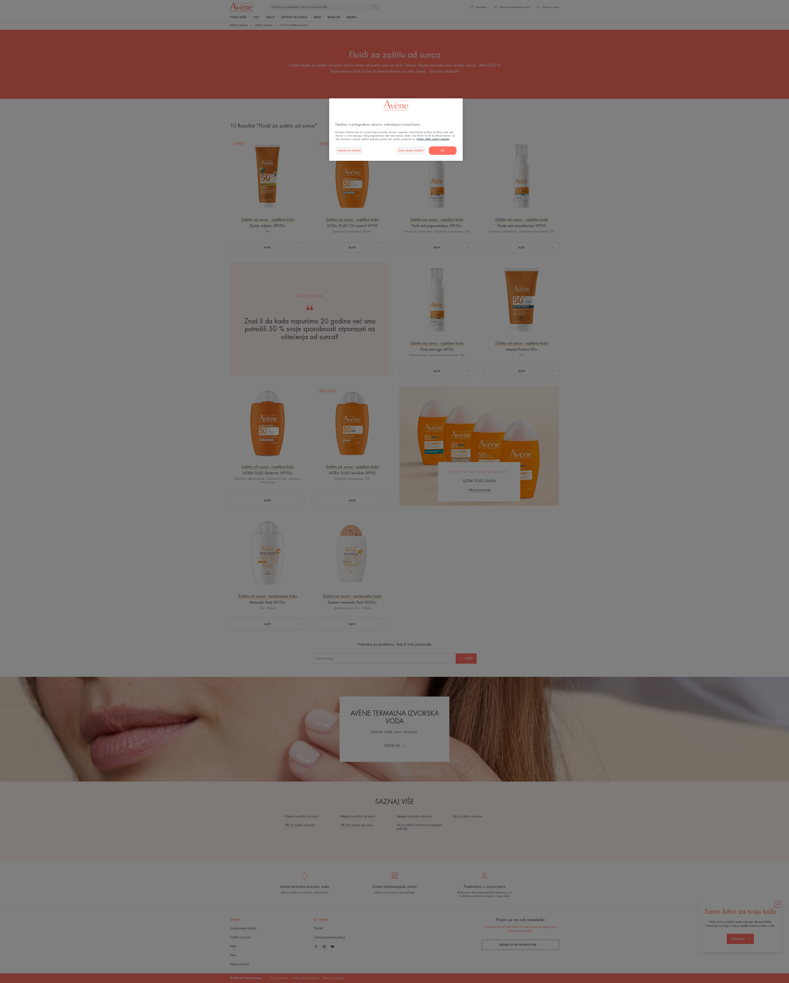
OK (442, 150)
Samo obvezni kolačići (410, 150)
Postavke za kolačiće (349, 150)
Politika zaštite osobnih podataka (433, 139)
